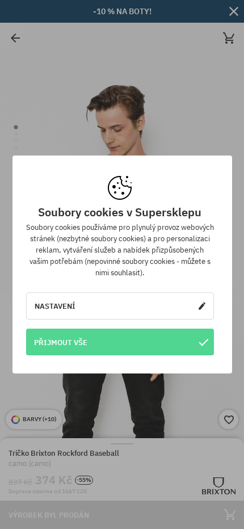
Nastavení (55, 306)
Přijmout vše (60, 342)
